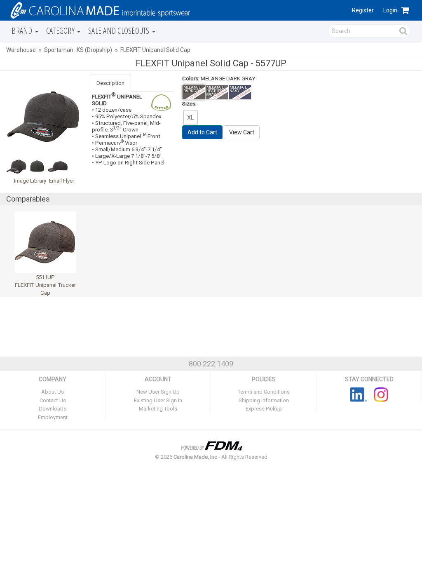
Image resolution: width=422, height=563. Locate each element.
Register (363, 10)
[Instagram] (381, 394)
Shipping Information (264, 400)
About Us (52, 392)
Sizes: (189, 104)
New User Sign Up (158, 392)
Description (110, 83)
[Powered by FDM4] (211, 445)
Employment (53, 417)
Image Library (30, 181)
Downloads (52, 409)
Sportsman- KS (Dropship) (78, 50)
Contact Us (53, 400)
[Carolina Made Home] (99, 10)
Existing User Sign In (158, 400)
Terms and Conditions (264, 392)
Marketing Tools (158, 409)
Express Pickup (264, 409)
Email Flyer (61, 181)
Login (390, 10)
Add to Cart (202, 132)
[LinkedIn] (358, 394)
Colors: (190, 78)
